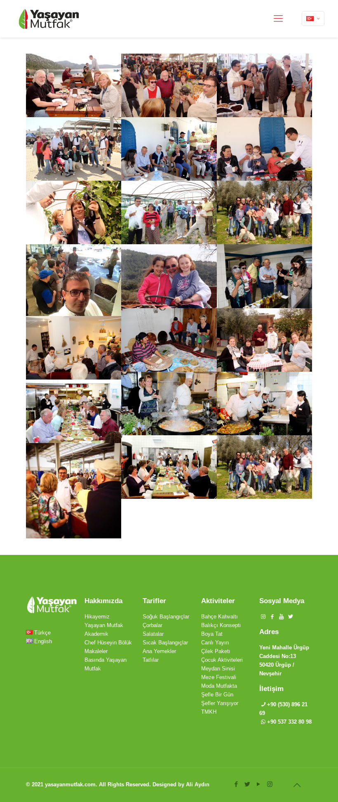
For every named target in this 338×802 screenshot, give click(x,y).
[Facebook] (236, 784)
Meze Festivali (218, 677)
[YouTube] (258, 784)
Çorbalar (152, 625)
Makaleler (96, 651)
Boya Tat (212, 634)
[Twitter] (247, 784)
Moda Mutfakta (219, 686)
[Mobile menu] (278, 19)
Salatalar (153, 634)
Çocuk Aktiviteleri (222, 660)
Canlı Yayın (215, 642)
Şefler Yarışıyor (219, 703)
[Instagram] (269, 784)
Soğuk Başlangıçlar (166, 616)
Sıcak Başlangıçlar (165, 642)
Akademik (96, 634)
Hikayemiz (97, 616)
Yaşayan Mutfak (103, 625)
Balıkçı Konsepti (221, 625)
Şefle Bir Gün (217, 694)
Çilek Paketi (215, 651)
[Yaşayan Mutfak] (49, 18)
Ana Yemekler (159, 651)
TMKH (208, 712)
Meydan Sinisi (218, 668)
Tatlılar (151, 660)
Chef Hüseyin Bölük (108, 642)
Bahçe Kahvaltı (219, 616)
